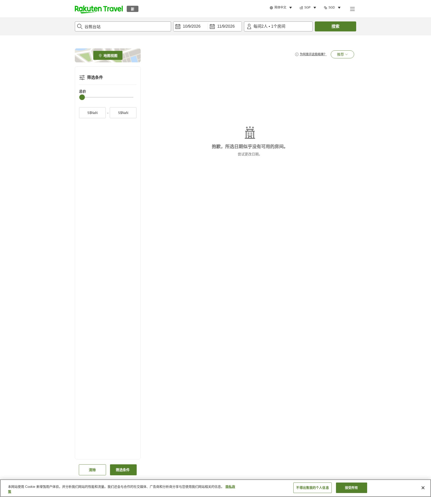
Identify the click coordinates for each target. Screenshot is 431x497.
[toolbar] (207, 26)
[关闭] (423, 487)
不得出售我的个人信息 (312, 488)
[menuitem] (282, 8)
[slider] (82, 97)
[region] (215, 488)
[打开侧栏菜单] (352, 9)
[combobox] (123, 26)
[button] (99, 8)
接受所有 (351, 488)
